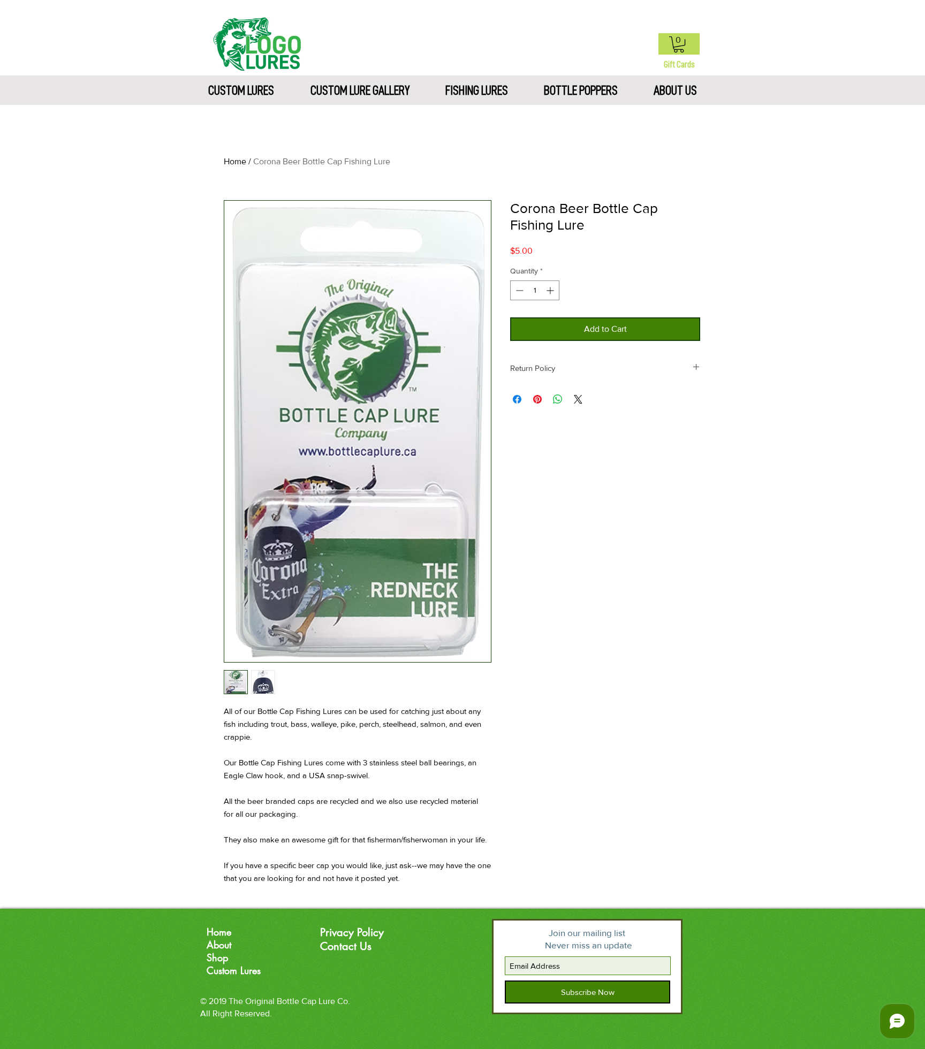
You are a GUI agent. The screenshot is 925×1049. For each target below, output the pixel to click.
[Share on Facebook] (517, 399)
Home (235, 161)
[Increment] (551, 290)
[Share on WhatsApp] (557, 399)
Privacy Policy (352, 932)
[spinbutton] (534, 290)
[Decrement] (518, 290)
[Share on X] (578, 399)
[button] (678, 44)
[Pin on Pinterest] (537, 399)
